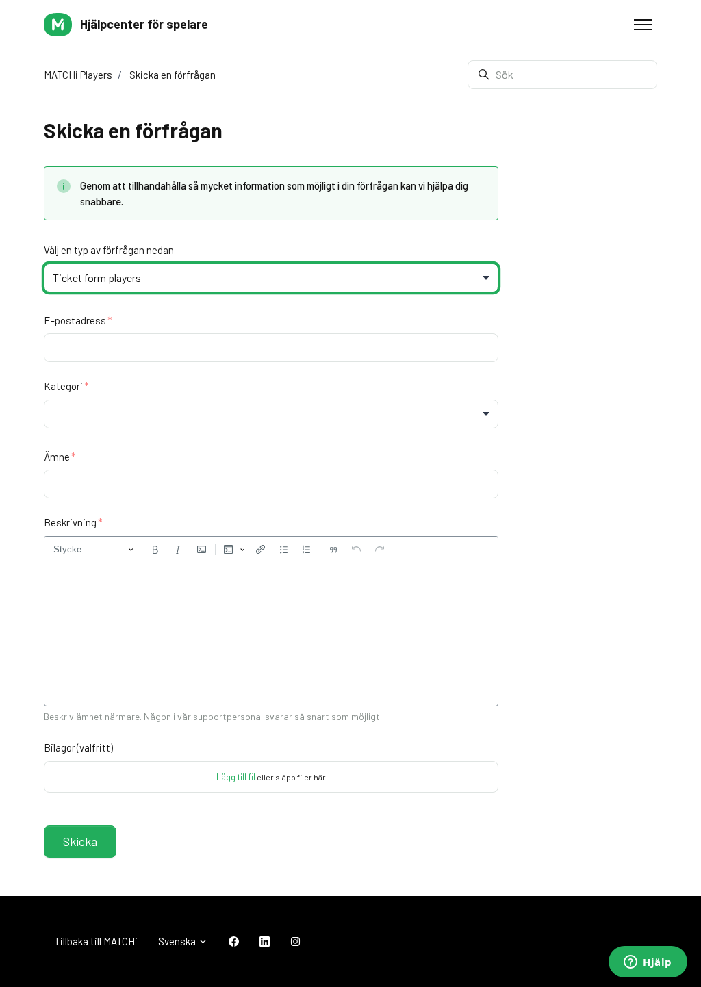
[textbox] (271, 634)
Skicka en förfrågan (172, 74)
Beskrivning (70, 522)
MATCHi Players (78, 74)
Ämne (57, 456)
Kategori (63, 386)
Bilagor (78, 747)
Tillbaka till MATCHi (96, 941)
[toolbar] (271, 550)
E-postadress (75, 320)
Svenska (178, 941)
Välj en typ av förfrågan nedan (109, 250)
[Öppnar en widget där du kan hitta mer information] (648, 963)
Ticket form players (97, 277)
